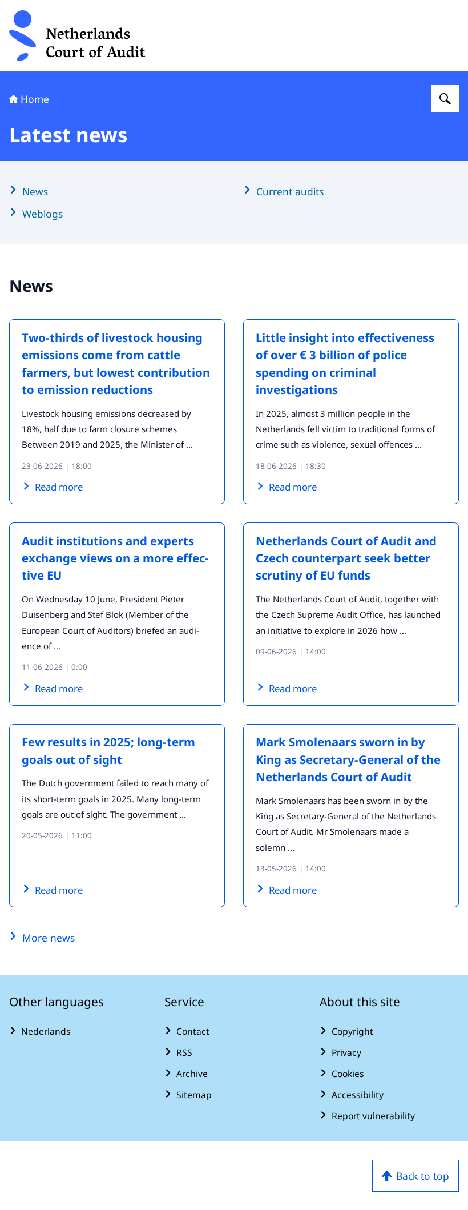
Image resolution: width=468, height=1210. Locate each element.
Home (35, 99)
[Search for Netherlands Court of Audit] (445, 98)
